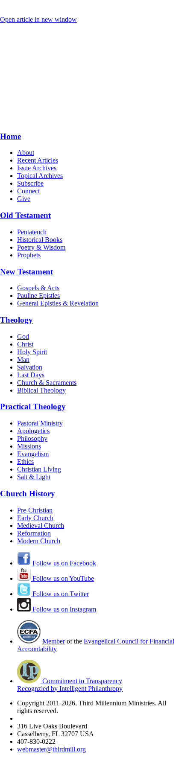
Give (23, 198)
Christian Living (39, 469)
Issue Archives (36, 168)
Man (23, 359)
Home (10, 136)
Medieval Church (40, 525)
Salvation (29, 367)
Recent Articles (37, 160)
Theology (16, 319)
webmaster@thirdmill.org (51, 749)
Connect (28, 191)
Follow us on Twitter (60, 593)
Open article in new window (38, 19)
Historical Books (39, 239)
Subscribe (30, 183)
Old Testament (25, 215)
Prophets (29, 255)
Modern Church (38, 541)
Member (53, 641)
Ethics (25, 461)
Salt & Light (33, 476)
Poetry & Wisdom (41, 247)
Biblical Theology (41, 390)
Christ (25, 344)
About (25, 152)
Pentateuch (32, 232)
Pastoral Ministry (40, 423)
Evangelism (33, 453)
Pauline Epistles (38, 295)
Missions (29, 446)
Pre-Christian (35, 510)
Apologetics (33, 430)
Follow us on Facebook (63, 563)
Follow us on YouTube (62, 578)
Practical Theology (33, 406)
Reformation (34, 533)
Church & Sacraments (46, 382)
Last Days (30, 375)
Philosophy (32, 438)
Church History (27, 493)
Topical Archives (40, 175)
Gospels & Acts (38, 287)
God (23, 336)
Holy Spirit (32, 351)
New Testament (26, 271)
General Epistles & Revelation (58, 303)
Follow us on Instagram (63, 609)
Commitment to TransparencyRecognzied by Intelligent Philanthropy (70, 684)
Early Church (35, 517)
